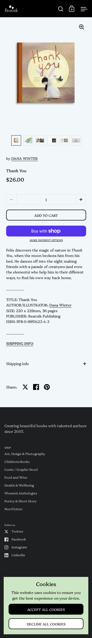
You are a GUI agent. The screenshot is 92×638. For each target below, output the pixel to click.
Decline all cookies (46, 623)
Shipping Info (17, 363)
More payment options (46, 240)
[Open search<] (60, 8)
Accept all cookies (46, 609)
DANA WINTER (24, 158)
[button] (81, 199)
